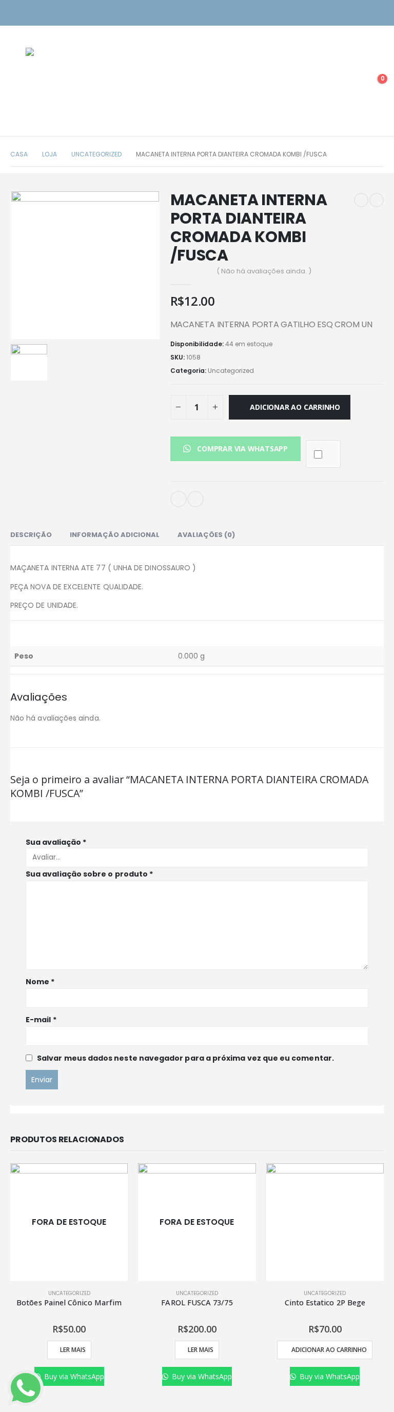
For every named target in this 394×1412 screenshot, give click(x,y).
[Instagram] (359, 13)
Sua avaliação (56, 842)
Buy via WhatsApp (73, 1376)
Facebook (195, 499)
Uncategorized (231, 370)
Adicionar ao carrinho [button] (329, 1349)
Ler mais (73, 1349)
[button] (235, 448)
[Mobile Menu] (18, 83)
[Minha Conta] (350, 83)
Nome (40, 982)
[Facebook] (377, 13)
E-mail (178, 499)
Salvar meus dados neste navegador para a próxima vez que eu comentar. (185, 1058)
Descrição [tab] (31, 535)
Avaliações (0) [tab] (206, 535)
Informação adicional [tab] (115, 535)
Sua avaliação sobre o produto (89, 874)
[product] (325, 1222)
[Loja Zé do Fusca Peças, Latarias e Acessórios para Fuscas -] (61, 84)
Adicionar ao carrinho (295, 407)
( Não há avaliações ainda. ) (263, 271)
